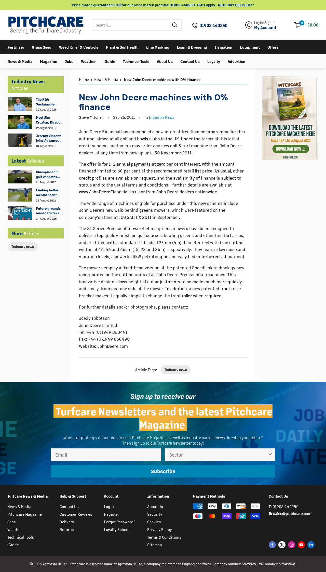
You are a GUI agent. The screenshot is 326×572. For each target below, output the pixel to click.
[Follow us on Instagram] (291, 544)
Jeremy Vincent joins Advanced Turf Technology (48, 138)
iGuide (109, 61)
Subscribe (163, 471)
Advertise (236, 61)
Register (111, 514)
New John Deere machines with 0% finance (161, 79)
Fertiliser (16, 46)
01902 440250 (213, 25)
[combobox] (130, 25)
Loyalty (213, 61)
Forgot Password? (119, 521)
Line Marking (157, 46)
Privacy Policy (159, 529)
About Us (165, 61)
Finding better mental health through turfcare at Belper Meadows (49, 192)
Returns (67, 529)
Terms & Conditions (164, 537)
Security (154, 514)
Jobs (69, 61)
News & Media (20, 61)
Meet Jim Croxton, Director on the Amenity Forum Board (49, 120)
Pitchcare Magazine (24, 514)
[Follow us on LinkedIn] (311, 544)
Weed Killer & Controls (78, 46)
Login (109, 506)
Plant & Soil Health (122, 46)
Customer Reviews (76, 514)
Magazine (48, 61)
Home (84, 79)
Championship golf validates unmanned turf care (48, 174)
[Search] (175, 25)
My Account (265, 27)
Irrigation (223, 46)
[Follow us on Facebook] (272, 544)
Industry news (22, 246)
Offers (272, 46)
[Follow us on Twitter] (282, 544)
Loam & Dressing (192, 46)
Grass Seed (41, 46)
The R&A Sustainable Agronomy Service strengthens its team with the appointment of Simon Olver (48, 102)
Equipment (250, 46)
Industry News (161, 117)
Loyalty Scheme (117, 529)
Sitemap (154, 544)
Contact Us (190, 61)
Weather (88, 61)
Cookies (154, 521)
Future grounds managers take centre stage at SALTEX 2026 (48, 211)
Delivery (67, 521)
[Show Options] (270, 454)
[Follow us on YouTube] (301, 544)
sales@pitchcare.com (292, 513)
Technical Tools (136, 61)
